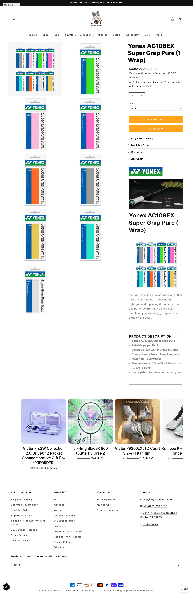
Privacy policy (88, 590)
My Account (104, 504)
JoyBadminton (54, 590)
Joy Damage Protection (24, 529)
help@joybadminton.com (158, 499)
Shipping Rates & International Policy (28, 522)
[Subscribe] (63, 565)
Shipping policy (124, 590)
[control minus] (131, 95)
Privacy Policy (62, 542)
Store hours (150, 523)
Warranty (59, 510)
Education (59, 547)
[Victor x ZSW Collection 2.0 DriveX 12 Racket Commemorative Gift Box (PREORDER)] (43, 421)
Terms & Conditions (65, 515)
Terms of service (106, 590)
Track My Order (20, 510)
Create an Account (108, 510)
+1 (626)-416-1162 (155, 506)
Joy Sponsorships (64, 520)
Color (132, 103)
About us (59, 504)
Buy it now (156, 128)
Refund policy (71, 590)
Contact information (144, 590)
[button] (14, 18)
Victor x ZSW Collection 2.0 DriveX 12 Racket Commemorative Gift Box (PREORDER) (44, 455)
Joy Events (60, 526)
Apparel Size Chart (22, 515)
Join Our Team (19, 540)
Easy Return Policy (22, 499)
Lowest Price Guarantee (68, 531)
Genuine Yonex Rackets (67, 536)
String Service (19, 535)
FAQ (56, 499)
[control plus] (142, 95)
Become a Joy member (24, 504)
